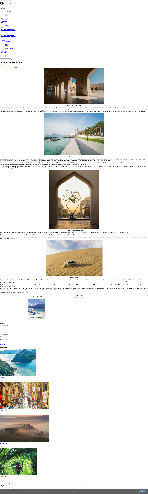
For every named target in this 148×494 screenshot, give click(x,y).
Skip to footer (11, 0)
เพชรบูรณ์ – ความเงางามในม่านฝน (4, 446)
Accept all (142, 491)
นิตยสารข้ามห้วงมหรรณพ (12, 292)
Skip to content (3, 0)
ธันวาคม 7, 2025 (3, 410)
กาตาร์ (4, 334)
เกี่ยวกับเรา (64, 481)
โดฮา (7, 334)
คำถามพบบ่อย (83, 481)
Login (3, 485)
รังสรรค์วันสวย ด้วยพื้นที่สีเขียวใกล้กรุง (5, 479)
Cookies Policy (72, 491)
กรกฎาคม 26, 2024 (4, 443)
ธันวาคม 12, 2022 (3, 476)
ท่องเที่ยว (2, 65)
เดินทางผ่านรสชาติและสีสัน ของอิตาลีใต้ (5, 413)
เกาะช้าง (1, 380)
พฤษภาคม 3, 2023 (4, 377)
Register (4, 487)
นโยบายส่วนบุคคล (75, 481)
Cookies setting (135, 491)
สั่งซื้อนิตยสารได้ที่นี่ (79, 297)
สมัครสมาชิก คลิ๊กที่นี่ (25, 292)
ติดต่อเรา (69, 481)
